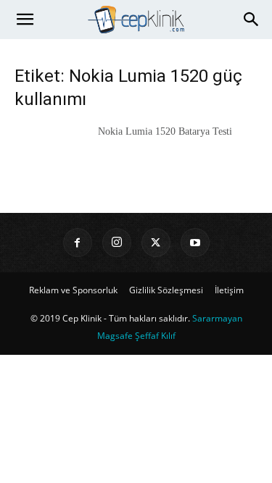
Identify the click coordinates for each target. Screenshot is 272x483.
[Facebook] (77, 242)
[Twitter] (155, 242)
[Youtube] (195, 242)
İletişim (229, 290)
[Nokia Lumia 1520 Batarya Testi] (51, 150)
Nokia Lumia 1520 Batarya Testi (165, 131)
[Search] (251, 19)
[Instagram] (116, 242)
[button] (24, 19)
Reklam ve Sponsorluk (73, 290)
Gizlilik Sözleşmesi (166, 290)
